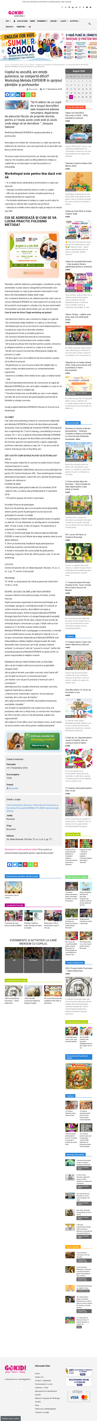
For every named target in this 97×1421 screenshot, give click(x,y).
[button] (89, 24)
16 (90, 89)
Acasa (37, 1373)
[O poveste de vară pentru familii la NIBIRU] (14, 916)
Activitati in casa (83, 1291)
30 (79, 81)
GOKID (67, 121)
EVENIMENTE (41, 21)
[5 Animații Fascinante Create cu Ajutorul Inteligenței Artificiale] (70, 1162)
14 (83, 89)
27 (67, 81)
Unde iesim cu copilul (77, 877)
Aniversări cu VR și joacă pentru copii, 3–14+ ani (52, 925)
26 (75, 97)
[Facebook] (62, 7)
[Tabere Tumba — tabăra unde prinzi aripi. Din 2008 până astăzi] (78, 335)
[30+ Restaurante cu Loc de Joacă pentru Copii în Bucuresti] (86, 935)
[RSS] (83, 7)
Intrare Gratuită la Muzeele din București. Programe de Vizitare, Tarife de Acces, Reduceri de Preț (85, 898)
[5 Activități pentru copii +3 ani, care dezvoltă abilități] (71, 1031)
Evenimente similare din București (22, 876)
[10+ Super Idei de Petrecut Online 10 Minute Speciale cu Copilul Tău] (70, 1320)
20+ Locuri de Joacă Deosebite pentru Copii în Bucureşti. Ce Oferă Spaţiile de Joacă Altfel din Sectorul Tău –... (71, 948)
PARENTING (21, 27)
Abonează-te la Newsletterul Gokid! (21, 849)
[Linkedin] (73, 7)
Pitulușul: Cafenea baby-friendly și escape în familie (33, 925)
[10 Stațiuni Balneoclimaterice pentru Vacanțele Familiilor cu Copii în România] (71, 886)
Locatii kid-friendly (14, 905)
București (32, 89)
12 (75, 89)
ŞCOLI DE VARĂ (22, 21)
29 (75, 81)
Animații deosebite (75, 1154)
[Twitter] (87, 7)
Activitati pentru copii (16, 980)
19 (75, 93)
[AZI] (14, 953)
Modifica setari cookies (10, 1418)
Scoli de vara (70, 190)
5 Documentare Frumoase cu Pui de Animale (83, 1255)
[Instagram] (69, 7)
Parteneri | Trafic (41, 1387)
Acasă (7, 65)
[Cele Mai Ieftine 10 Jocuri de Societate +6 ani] (78, 708)
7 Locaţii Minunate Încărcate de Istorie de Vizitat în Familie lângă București (71, 923)
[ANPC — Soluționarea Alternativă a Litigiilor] (78, 1371)
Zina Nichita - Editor (72, 439)
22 (86, 93)
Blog (79, 1327)
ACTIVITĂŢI (74, 21)
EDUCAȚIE (9, 27)
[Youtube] (90, 7)
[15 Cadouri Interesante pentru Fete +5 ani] (78, 806)
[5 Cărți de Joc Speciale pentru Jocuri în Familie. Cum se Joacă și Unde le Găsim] (78, 758)
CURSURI (53, 21)
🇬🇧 (30, 27)
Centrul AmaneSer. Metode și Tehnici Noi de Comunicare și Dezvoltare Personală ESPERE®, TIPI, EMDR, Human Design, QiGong (33, 808)
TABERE (32, 21)
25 (71, 97)
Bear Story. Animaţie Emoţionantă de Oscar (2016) (84, 1212)
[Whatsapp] (28, 94)
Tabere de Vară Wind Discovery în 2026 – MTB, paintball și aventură (76, 115)
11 (71, 89)
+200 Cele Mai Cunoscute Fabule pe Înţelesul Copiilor (32, 1000)
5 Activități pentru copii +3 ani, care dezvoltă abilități (71, 1039)
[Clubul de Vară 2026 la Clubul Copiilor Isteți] (78, 229)
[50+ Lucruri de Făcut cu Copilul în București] (78, 553)
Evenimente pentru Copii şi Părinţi (22, 65)
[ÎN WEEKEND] (33, 953)
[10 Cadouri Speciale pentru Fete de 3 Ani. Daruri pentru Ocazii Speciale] (86, 1105)
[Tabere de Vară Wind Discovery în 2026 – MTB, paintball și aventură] (78, 133)
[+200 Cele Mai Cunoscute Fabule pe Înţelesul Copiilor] (33, 991)
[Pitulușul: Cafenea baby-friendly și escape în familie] (33, 916)
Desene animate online (83, 1168)
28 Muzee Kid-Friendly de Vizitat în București (86, 921)
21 (83, 93)
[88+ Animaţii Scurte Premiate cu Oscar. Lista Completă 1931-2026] (70, 1196)
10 (67, 89)
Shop (37, 1405)
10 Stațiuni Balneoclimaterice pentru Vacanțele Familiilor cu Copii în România (71, 896)
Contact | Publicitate (43, 1380)
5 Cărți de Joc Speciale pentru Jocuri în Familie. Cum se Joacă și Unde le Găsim (78, 740)
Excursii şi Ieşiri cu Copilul (74, 460)
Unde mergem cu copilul (74, 561)
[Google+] (65, 7)
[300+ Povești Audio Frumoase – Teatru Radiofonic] (14, 991)
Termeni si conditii (42, 1412)
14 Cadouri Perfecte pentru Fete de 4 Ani (70, 1113)
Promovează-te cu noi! (43, 1384)
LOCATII (63, 21)
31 (83, 81)
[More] (33, 94)
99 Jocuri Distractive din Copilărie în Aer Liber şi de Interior (53, 1000)
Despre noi (39, 1377)
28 (71, 81)
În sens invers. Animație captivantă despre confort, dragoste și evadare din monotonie (84, 1179)
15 (86, 89)
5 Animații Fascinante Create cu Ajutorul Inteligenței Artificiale (84, 1163)
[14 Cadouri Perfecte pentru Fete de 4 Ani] (71, 1105)
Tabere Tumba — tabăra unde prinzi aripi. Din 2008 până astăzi (78, 317)
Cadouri (69, 669)
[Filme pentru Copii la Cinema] (13, 887)
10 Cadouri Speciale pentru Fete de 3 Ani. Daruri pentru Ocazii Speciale (85, 1115)
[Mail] (76, 7)
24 (67, 97)
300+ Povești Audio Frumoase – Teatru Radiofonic (12, 1000)
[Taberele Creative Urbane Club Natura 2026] (78, 181)
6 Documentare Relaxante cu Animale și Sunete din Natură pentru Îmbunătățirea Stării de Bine (84, 1271)
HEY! (7, 21)
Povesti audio (70, 995)
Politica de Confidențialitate (45, 1409)
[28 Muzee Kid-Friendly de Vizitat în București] (86, 913)
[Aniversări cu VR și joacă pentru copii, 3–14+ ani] (53, 916)
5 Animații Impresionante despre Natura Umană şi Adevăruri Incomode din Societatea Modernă (84, 1229)
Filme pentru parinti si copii (82, 1260)
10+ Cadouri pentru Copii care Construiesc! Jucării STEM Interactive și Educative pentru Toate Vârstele (85, 1140)
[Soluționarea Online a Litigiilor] (78, 1382)
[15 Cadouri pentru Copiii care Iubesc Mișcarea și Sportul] (78, 660)
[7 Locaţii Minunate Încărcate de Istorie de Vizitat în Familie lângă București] (71, 913)
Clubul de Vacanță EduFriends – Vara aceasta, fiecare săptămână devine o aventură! (78, 264)
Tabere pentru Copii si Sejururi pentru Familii (76, 141)
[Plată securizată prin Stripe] (78, 1395)
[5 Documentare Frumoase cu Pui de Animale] (70, 1255)
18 (71, 93)
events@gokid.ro (24, 1379)
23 (90, 93)
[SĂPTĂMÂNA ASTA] (52, 953)
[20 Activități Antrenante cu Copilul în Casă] (70, 1288)
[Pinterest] (80, 7)
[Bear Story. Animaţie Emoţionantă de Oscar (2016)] (70, 1212)
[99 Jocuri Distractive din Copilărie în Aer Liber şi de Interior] (53, 991)
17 (67, 93)
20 (79, 93)
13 (79, 89)
